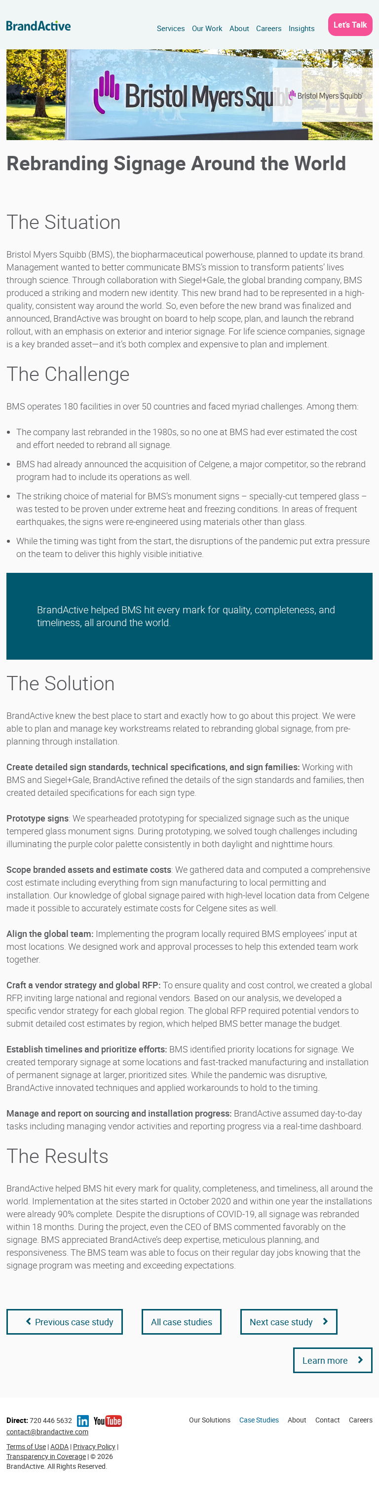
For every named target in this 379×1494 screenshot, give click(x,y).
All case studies (181, 1322)
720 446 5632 (39, 1420)
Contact (327, 1419)
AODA (59, 1446)
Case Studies (259, 1419)
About (239, 28)
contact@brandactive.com (47, 1431)
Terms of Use (26, 1446)
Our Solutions (209, 1419)
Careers (269, 28)
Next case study (281, 1322)
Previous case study (72, 1322)
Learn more (325, 1360)
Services (171, 28)
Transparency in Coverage (46, 1456)
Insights (302, 28)
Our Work (207, 28)
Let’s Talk (350, 24)
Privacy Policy (94, 1446)
